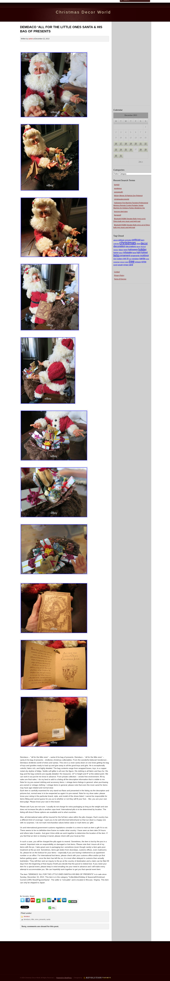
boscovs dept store (121, 211)
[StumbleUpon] (49, 900)
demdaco (27, 916)
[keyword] (117, 215)
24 (121, 150)
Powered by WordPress (64, 977)
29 (145, 150)
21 (141, 144)
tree (131, 261)
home (115, 252)
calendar (116, 243)
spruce (122, 262)
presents (42, 919)
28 (141, 150)
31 (121, 156)
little (32, 919)
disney (138, 246)
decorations (131, 246)
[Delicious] (54, 900)
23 (116, 150)
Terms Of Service (120, 279)
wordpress (118, 188)
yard (131, 264)
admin (30, 39)
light (139, 252)
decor (144, 243)
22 (145, 144)
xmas (125, 265)
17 (121, 144)
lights (116, 255)
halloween (133, 249)
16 (116, 144)
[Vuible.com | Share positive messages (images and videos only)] (38, 903)
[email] (33, 900)
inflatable (127, 252)
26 (131, 150)
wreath (120, 265)
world (115, 265)
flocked (143, 246)
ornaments (135, 255)
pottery (120, 259)
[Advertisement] (131, 63)
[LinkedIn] (64, 900)
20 (136, 144)
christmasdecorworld (121, 199)
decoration (119, 246)
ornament (125, 255)
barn (142, 240)
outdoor (144, 255)
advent (115, 240)
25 (126, 150)
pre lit (125, 258)
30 (116, 156)
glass (121, 250)
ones (37, 919)
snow (147, 259)
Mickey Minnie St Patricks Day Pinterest (128, 196)
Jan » (141, 162)
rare (130, 259)
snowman (116, 262)
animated (128, 240)
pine (115, 259)
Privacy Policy (119, 275)
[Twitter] (22, 900)
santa (142, 258)
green (125, 250)
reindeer (135, 259)
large (134, 253)
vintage (138, 262)
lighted (144, 252)
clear (138, 244)
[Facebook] (28, 900)
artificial (136, 239)
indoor (121, 252)
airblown (121, 240)
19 (131, 144)
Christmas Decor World (83, 12)
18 (126, 144)
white (143, 262)
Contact (117, 272)
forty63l (116, 185)
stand (127, 262)
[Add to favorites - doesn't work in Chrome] (44, 900)
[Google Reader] (59, 900)
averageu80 (118, 192)
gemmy (115, 250)
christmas (127, 243)
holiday (142, 249)
